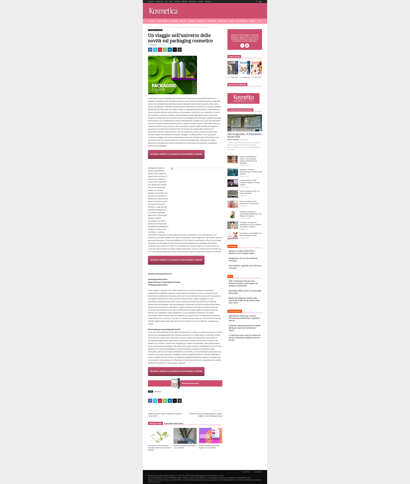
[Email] (175, 50)
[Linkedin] (260, 1)
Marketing (201, 21)
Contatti (200, 1)
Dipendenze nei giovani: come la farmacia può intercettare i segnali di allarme (244, 318)
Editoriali (177, 1)
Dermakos (232, 246)
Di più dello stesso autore (173, 423)
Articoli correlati (155, 423)
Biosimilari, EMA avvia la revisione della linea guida (245, 292)
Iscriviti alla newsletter (237, 85)
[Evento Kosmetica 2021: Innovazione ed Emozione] (232, 204)
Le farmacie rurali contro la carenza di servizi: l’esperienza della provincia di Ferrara (244, 337)
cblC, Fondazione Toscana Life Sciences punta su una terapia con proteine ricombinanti (243, 283)
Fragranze (191, 21)
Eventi (231, 21)
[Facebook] (256, 1)
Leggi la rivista (234, 57)
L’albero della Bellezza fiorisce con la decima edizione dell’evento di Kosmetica (248, 160)
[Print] (179, 50)
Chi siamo (151, 1)
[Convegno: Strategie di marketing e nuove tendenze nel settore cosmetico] (232, 225)
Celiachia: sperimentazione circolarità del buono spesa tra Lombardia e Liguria (244, 327)
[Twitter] (155, 50)
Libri (166, 1)
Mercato (183, 21)
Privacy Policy (246, 472)
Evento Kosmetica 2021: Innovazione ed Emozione (249, 202)
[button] (259, 21)
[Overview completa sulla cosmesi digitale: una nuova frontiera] (210, 436)
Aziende (252, 21)
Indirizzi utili (192, 1)
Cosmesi (152, 21)
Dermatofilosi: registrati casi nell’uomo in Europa (245, 267)
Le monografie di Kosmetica (162, 27)
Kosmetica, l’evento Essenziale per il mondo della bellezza (251, 172)
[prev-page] (149, 454)
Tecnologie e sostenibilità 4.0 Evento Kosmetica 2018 (250, 234)
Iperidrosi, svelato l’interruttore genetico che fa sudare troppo (241, 252)
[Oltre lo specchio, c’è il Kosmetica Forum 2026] (244, 122)
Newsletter (208, 1)
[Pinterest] (160, 50)
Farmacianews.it (235, 311)
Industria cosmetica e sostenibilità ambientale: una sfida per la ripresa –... (251, 214)
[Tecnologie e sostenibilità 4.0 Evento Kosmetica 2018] (232, 236)
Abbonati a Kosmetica (190, 383)
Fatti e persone (241, 21)
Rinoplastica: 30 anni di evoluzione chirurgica (243, 259)
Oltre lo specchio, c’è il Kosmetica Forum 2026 (244, 135)
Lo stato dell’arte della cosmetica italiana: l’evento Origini (250, 182)
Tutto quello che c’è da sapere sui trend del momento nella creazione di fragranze (159, 448)
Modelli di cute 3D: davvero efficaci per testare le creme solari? (165, 415)
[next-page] (152, 454)
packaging (157, 391)
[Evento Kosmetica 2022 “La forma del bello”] (232, 194)
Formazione (159, 1)
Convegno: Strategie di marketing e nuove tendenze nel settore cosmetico (250, 224)
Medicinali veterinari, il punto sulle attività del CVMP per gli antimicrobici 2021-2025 (244, 300)
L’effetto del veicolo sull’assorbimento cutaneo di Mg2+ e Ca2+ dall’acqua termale (205, 415)
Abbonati (184, 1)
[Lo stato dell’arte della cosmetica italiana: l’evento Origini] (232, 183)
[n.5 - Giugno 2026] (232, 68)
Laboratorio (211, 21)
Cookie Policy (258, 472)
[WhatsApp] (165, 50)
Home (150, 27)
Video (171, 1)
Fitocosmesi (173, 21)
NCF (230, 276)
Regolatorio (222, 21)
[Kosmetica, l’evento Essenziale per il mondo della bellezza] (232, 172)
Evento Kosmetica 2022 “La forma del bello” (250, 192)
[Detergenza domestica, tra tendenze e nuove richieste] (185, 436)
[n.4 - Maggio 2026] (244, 68)
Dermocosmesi (162, 21)
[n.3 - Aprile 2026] (256, 68)
